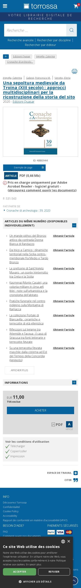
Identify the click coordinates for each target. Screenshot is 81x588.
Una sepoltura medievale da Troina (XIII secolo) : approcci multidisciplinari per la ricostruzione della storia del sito (39, 90)
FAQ (5, 531)
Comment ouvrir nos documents (22, 536)
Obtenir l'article (63, 236)
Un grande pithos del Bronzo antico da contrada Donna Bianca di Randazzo (27, 240)
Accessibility (10, 515)
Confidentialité (11, 507)
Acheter (40, 410)
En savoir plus (33, 564)
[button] (71, 30)
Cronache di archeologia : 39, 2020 (28, 210)
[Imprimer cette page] (74, 71)
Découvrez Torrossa (15, 502)
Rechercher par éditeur (40, 45)
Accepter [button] (19, 571)
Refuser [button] (54, 571)
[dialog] (36, 562)
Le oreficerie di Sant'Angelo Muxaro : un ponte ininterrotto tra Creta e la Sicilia (28, 272)
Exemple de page (23, 167)
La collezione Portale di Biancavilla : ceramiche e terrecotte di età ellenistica (26, 319)
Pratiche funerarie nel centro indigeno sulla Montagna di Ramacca (27, 305)
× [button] (68, 541)
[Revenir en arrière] (6, 56)
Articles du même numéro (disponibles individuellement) (36, 223)
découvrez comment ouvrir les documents (42, 190)
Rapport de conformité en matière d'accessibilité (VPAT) (35, 520)
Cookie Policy (10, 511)
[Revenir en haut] (73, 580)
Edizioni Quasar (23, 101)
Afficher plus (19, 370)
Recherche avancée (21, 40)
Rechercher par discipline (54, 40)
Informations (16, 382)
